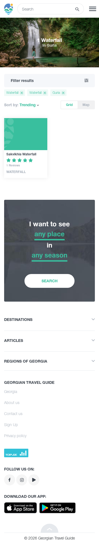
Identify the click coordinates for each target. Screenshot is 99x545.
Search (49, 280)
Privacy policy (15, 435)
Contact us (13, 413)
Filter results (22, 80)
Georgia (10, 391)
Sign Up (11, 424)
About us (12, 402)
